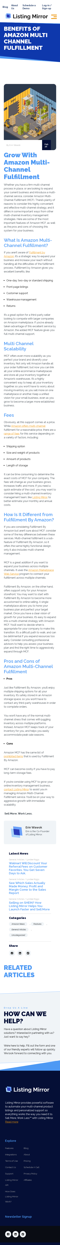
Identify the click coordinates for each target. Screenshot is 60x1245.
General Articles (19, 929)
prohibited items (13, 756)
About (27, 1154)
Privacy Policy (30, 1173)
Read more (11, 1121)
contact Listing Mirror (16, 789)
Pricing (27, 1161)
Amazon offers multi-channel (28, 426)
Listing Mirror (39, 497)
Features (37, 924)
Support (9, 1173)
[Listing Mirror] (28, 19)
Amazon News (18, 924)
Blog (5, 7)
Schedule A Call (31, 1167)
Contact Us (10, 1167)
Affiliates (28, 1180)
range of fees (12, 433)
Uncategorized (18, 935)
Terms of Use (11, 1161)
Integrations (11, 1154)
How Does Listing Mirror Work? (11, 1196)
